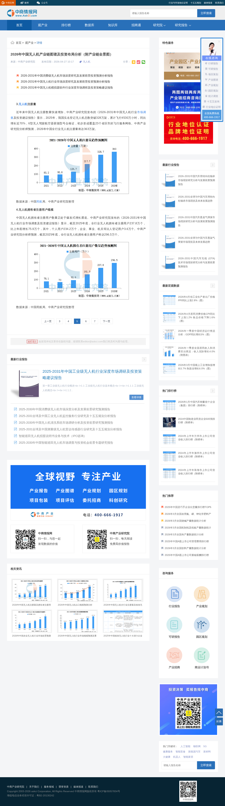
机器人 (177, 756)
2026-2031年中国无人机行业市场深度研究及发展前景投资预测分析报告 (65, 81)
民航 (39, 201)
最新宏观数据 (170, 285)
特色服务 (168, 42)
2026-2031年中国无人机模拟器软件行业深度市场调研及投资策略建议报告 (66, 87)
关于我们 (34, 786)
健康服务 (168, 751)
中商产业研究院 (15, 786)
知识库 (113, 25)
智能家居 (188, 756)
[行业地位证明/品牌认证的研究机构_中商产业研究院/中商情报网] (188, 99)
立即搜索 (206, 13)
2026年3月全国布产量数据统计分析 (184, 534)
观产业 (42, 25)
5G (205, 746)
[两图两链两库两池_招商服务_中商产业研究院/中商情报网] (188, 67)
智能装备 (180, 751)
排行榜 (66, 25)
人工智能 (185, 746)
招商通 (136, 25)
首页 (19, 25)
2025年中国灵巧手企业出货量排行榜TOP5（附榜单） (186, 508)
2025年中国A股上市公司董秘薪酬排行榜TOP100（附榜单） (185, 556)
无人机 (23, 104)
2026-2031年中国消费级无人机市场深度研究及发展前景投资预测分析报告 (66, 75)
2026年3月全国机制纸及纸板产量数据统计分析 (186, 528)
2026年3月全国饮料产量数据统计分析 (185, 548)
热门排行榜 (169, 390)
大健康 (166, 756)
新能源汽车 (194, 751)
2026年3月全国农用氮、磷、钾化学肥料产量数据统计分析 (186, 515)
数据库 (89, 25)
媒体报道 (208, 3)
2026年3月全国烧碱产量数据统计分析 (185, 520)
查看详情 (136, 397)
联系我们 (219, 3)
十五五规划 (196, 3)
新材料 (207, 751)
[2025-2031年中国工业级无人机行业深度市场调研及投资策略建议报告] (27, 384)
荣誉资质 (64, 786)
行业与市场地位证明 (178, 3)
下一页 (106, 321)
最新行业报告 (19, 359)
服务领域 (49, 786)
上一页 (48, 321)
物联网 (197, 746)
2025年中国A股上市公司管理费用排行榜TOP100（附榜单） (185, 542)
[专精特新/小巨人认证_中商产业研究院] (188, 131)
